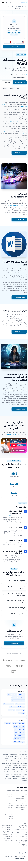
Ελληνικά (24, 758)
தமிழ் (11, 774)
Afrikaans (24, 754)
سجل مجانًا (7, 82)
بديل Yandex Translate (21, 803)
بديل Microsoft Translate (21, 807)
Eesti (15, 758)
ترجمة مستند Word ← (19, 152)
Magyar (25, 763)
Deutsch (7, 756)
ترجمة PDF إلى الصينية (8, 834)
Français (25, 761)
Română (25, 772)
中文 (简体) (8, 778)
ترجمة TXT (21, 713)
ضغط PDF (21, 723)
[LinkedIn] (25, 853)
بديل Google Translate (21, 798)
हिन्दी (12, 761)
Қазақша (24, 765)
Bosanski (22, 756)
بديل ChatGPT (23, 796)
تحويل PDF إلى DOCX (19, 726)
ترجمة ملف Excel (20, 703)
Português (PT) (6, 769)
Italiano (14, 763)
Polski (21, 769)
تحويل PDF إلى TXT (19, 729)
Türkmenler (18, 776)
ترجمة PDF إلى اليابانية (8, 836)
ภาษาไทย (24, 776)
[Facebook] (22, 853)
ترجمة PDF (21, 694)
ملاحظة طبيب (10, 818)
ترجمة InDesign (20, 710)
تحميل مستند (14, 643)
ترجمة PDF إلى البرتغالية (7, 832)
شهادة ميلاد (10, 800)
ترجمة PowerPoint (8, 703)
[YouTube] (19, 853)
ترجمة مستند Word (18, 82)
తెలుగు (7, 774)
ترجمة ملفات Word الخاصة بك (11, 434)
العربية (19, 754)
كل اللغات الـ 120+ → (8, 840)
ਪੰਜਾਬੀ (25, 769)
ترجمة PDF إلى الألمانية (8, 829)
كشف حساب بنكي (9, 814)
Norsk (9, 767)
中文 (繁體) (24, 780)
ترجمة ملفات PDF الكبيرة (18, 697)
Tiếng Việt (14, 778)
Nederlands (15, 767)
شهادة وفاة (10, 807)
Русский (19, 772)
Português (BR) (15, 769)
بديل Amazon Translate (21, 805)
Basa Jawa (4, 763)
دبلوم (12, 811)
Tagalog (13, 776)
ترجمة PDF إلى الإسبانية (7, 825)
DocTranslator (22, 788)
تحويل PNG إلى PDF (19, 735)
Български (5, 754)
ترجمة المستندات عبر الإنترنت (14, 205)
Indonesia (19, 763)
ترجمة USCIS (10, 796)
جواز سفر (11, 809)
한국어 (19, 765)
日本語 (9, 763)
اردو (19, 778)
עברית (15, 761)
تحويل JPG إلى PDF (19, 732)
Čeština (16, 756)
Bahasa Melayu (23, 767)
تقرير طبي (11, 798)
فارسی (10, 758)
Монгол (11, 765)
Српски (21, 774)
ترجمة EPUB (21, 707)
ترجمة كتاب (13, 707)
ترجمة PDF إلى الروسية (7, 838)
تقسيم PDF (7, 723)
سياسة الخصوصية (11, 790)
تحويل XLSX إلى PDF (19, 738)
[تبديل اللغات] (14, 42)
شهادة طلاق (10, 805)
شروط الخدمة (19, 790)
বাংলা (26, 756)
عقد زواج (11, 803)
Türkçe (7, 776)
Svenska (16, 774)
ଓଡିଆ (6, 767)
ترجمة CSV (11, 710)
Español (19, 758)
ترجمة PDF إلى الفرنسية (7, 827)
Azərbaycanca (13, 754)
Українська (24, 778)
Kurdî (15, 765)
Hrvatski (8, 761)
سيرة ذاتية (11, 816)
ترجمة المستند (14, 121)
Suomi (6, 758)
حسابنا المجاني (9, 515)
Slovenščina (7, 772)
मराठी (7, 765)
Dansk (11, 756)
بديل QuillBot (24, 809)
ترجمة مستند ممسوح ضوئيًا (18, 700)
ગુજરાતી (19, 761)
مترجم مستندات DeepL (21, 800)
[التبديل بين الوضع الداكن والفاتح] (15, 2)
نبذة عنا (25, 790)
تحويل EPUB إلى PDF (19, 741)
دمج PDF (15, 723)
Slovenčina (13, 772)
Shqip (25, 774)
